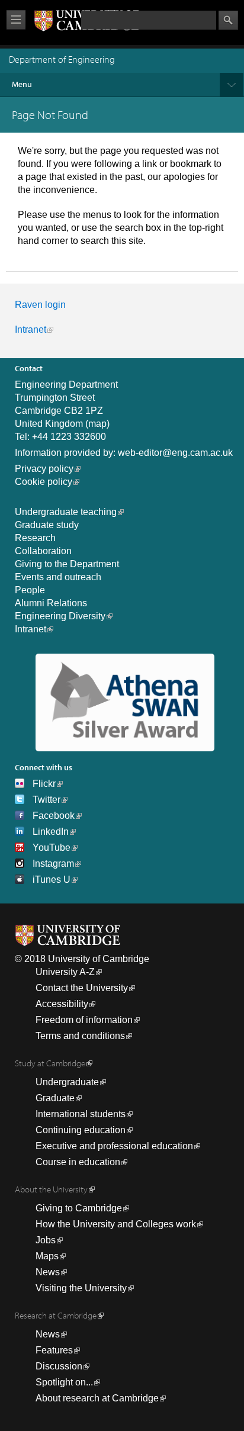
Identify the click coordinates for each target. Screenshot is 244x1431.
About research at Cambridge (97, 1398)
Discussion (59, 1366)
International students (81, 1114)
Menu (22, 84)
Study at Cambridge (50, 1063)
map (97, 424)
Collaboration (43, 551)
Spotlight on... (64, 1382)
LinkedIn (51, 832)
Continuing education (81, 1130)
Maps (47, 1256)
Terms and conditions (80, 1036)
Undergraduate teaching (66, 512)
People (30, 590)
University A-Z (65, 972)
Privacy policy (44, 469)
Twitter (46, 800)
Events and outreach (58, 577)
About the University (51, 1189)
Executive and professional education (114, 1146)
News (48, 1272)
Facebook (54, 816)
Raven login (40, 305)
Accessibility (62, 1004)
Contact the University (82, 988)
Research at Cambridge (56, 1315)
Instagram (53, 863)
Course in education (78, 1162)
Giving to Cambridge (79, 1208)
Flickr (44, 784)
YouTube (51, 847)
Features (54, 1350)
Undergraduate (67, 1082)
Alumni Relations (51, 603)
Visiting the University (81, 1288)
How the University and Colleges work (116, 1224)
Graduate (55, 1098)
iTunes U (51, 879)
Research (35, 538)
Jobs (46, 1240)
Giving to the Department (67, 564)
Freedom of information (84, 1020)
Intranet (30, 329)
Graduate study (47, 525)
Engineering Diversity (60, 616)
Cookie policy (43, 482)
